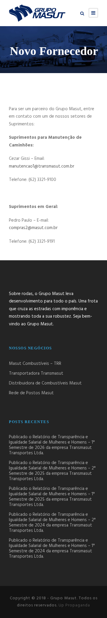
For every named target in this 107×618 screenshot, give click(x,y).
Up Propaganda (74, 605)
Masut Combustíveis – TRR (35, 363)
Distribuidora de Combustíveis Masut (45, 383)
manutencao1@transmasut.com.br (41, 166)
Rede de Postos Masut (31, 393)
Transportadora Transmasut (36, 373)
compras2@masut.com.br (33, 227)
